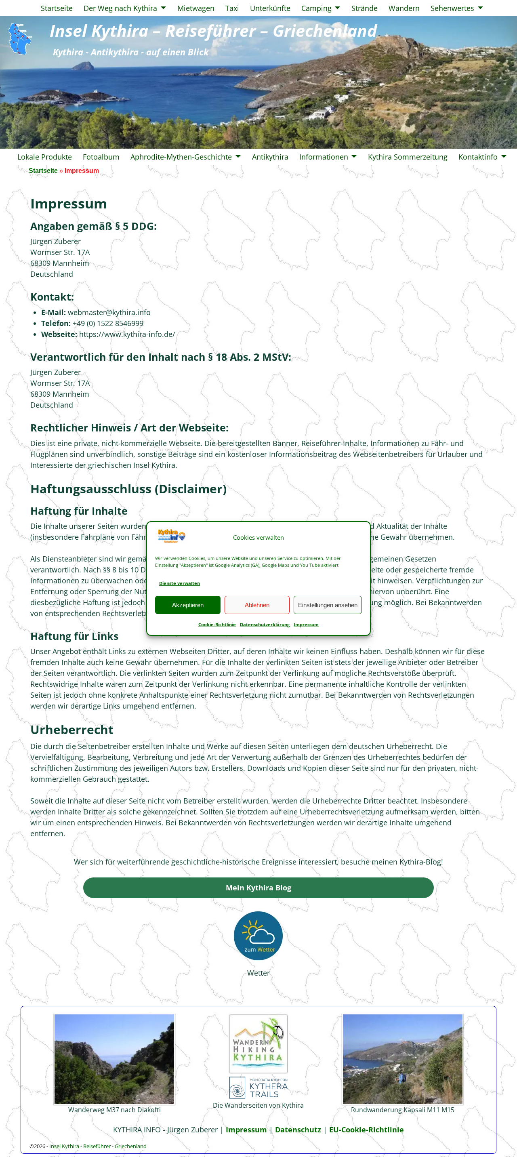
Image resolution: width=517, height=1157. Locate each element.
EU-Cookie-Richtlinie (366, 1129)
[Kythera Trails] (258, 1097)
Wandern (404, 8)
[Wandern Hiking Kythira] (258, 1071)
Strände (364, 8)
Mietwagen (195, 8)
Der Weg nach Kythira (120, 8)
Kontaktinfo (478, 157)
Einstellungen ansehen (327, 605)
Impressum (306, 624)
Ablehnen (257, 605)
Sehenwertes (452, 8)
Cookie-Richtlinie (217, 624)
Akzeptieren (188, 605)
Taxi (232, 8)
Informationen (323, 157)
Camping (316, 8)
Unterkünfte (270, 8)
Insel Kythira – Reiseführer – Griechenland (213, 30)
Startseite (57, 8)
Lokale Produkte (44, 157)
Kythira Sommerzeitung (408, 157)
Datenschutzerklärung (265, 624)
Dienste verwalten (179, 583)
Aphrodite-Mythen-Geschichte (181, 157)
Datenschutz (298, 1129)
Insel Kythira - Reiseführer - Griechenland (98, 1146)
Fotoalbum (101, 157)
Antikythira (270, 157)
